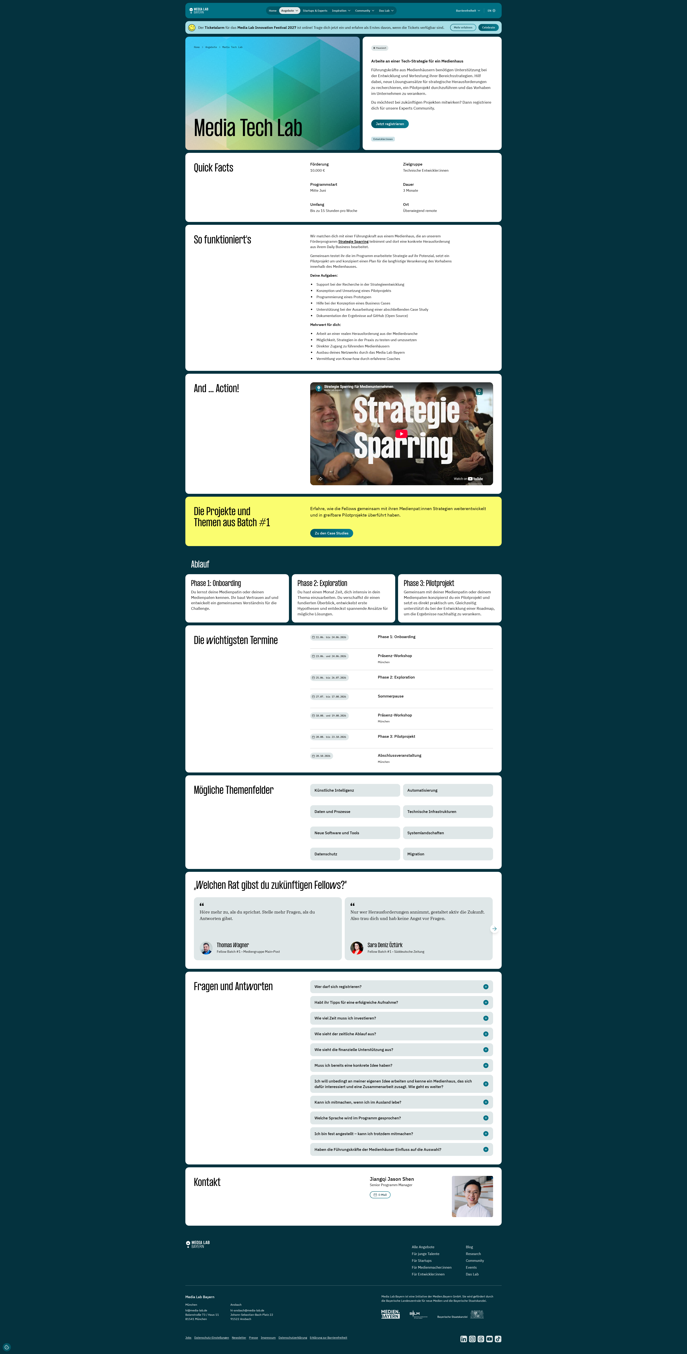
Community (475, 1260)
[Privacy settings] (7, 1347)
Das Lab (472, 1274)
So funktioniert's (222, 240)
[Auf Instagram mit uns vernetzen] (472, 1339)
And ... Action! (216, 389)
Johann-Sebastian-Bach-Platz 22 (251, 1314)
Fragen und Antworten (233, 987)
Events (471, 1267)
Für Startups (422, 1260)
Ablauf (200, 565)
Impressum (268, 1337)
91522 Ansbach (240, 1319)
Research (473, 1253)
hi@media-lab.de (196, 1310)
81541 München (196, 1319)
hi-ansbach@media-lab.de (247, 1310)
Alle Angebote (423, 1246)
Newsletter (239, 1337)
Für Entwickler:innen (428, 1274)
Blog (469, 1246)
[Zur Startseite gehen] (199, 10)
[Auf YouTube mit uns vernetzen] (489, 1339)
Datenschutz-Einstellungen (211, 1337)
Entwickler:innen (383, 139)
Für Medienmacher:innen (432, 1267)
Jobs (188, 1337)
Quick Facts (213, 168)
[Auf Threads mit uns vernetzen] (480, 1339)
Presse (253, 1337)
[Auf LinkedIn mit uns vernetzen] (463, 1339)
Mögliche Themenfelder (234, 790)
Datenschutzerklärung (293, 1337)
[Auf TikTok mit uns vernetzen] (498, 1339)
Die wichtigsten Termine (236, 640)
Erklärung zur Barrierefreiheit (328, 1337)
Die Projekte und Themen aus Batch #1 (232, 517)
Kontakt (207, 1182)
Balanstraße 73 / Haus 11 (202, 1314)
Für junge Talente (425, 1253)
